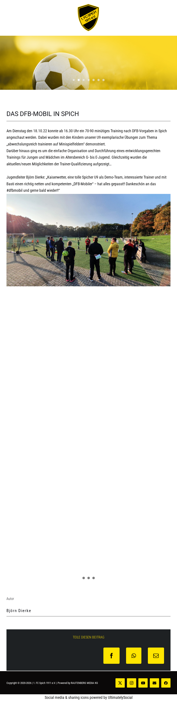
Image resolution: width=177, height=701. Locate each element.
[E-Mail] (156, 655)
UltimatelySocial (120, 697)
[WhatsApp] (133, 655)
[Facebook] (111, 655)
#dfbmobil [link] (14, 190)
